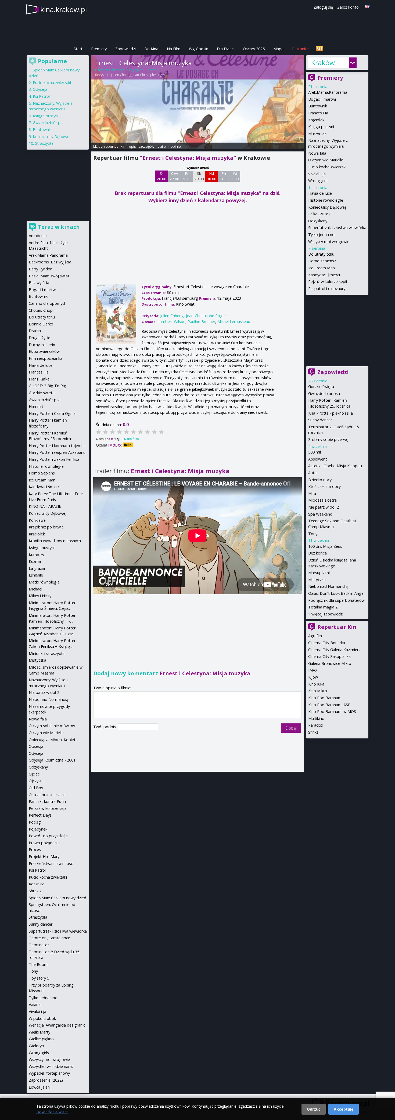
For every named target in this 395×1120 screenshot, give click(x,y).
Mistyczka (317, 579)
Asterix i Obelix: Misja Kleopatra (336, 465)
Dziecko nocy (320, 479)
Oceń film (131, 439)
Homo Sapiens (42, 473)
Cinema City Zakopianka (329, 656)
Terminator (39, 944)
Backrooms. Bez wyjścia (50, 261)
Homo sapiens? (322, 260)
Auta (312, 472)
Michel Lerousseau (233, 321)
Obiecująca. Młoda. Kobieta (53, 739)
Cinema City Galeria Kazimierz (334, 649)
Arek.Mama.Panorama (327, 92)
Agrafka (315, 635)
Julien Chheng (121, 75)
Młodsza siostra (322, 500)
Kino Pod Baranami (325, 697)
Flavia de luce (320, 193)
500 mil (314, 452)
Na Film (173, 48)
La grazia (37, 568)
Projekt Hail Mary (44, 856)
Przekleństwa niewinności (51, 863)
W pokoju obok (42, 1018)
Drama (35, 330)
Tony (312, 533)
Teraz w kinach (59, 226)
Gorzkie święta (321, 386)
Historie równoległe (325, 200)
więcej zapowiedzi (327, 614)
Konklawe (37, 520)
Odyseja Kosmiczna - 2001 (52, 760)
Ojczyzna (37, 780)
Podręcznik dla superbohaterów (336, 600)
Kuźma (35, 561)
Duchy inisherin (42, 344)
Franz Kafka (39, 379)
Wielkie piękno (41, 1038)
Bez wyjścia (39, 282)
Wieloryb (36, 1045)
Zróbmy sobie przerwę (328, 439)
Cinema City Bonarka (326, 642)
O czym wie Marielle (325, 159)
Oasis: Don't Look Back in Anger (336, 593)
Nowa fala (317, 153)
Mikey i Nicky (40, 595)
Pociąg (35, 822)
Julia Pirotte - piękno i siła (330, 413)
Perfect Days (40, 815)
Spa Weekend (320, 514)
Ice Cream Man (321, 267)
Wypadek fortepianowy (49, 1073)
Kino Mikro (317, 690)
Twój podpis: (105, 726)
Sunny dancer (320, 419)
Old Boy (36, 787)
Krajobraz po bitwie (46, 527)
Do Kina (151, 48)
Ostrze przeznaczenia (48, 794)
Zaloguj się (323, 7)
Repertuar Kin (337, 626)
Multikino (316, 718)
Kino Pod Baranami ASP (329, 704)
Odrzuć (313, 1109)
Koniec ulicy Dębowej (327, 207)
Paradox (315, 725)
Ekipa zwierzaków (44, 351)
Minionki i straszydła (46, 653)
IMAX (312, 670)
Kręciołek (316, 119)
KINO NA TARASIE (45, 506)
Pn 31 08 (224, 176)
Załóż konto (348, 7)
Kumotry (36, 554)
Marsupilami (319, 572)
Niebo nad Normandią (328, 586)
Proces (35, 849)
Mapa (278, 48)
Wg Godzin (198, 48)
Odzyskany (317, 220)
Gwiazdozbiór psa (324, 393)
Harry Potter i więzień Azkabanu (57, 452)
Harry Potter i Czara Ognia (52, 413)
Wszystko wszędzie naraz (51, 1066)
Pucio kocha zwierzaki (327, 166)
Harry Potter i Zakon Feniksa (54, 459)
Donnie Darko (41, 324)
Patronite (300, 48)
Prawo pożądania (44, 842)
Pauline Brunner (201, 321)
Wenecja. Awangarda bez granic (57, 1025)
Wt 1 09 (235, 176)
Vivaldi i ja (317, 173)
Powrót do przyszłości (48, 835)
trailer (162, 146)
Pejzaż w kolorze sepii (327, 281)
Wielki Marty (39, 1032)
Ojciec (34, 774)
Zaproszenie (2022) (46, 1080)
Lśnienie (36, 575)
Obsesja (36, 746)
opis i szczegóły (141, 146)
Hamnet (36, 406)
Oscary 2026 (254, 48)
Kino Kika (316, 684)
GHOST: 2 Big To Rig (47, 385)
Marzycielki (317, 133)
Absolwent (317, 459)
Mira (312, 493)
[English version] (367, 6)
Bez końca (317, 553)
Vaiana (35, 1004)
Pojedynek (38, 829)
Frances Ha (318, 112)
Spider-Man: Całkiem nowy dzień (57, 897)
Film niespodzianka (45, 358)
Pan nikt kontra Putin (47, 801)
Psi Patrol (41, 96)
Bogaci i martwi (322, 99)
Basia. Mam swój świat (49, 275)
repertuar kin (114, 146)
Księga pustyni (321, 126)
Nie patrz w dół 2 (323, 507)
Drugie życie (39, 337)
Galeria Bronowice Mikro (329, 663)
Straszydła (44, 143)
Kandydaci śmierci (324, 274)
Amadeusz (38, 235)
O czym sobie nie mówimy (52, 725)
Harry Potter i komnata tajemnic (57, 445)
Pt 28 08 (187, 176)
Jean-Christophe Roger (149, 75)
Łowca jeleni (40, 1087)
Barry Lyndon (40, 268)
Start (78, 48)
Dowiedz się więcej (53, 1111)
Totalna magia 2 (322, 607)
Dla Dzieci (225, 48)
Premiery (99, 48)
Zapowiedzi (125, 48)
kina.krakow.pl (63, 9)
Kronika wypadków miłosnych (55, 540)
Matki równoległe (44, 582)
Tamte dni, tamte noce (49, 937)
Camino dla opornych (47, 303)
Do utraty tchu (321, 254)
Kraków (323, 62)
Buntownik (317, 105)
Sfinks (313, 732)
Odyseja (40, 89)
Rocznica (36, 883)
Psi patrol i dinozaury (326, 288)
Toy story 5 (39, 978)
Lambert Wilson (171, 321)
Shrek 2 (35, 890)
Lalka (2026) (319, 213)
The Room (38, 964)
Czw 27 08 (174, 176)
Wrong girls (318, 180)
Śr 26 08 (161, 176)
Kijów (313, 677)
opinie (176, 146)
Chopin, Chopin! (42, 310)
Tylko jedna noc (322, 234)
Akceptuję (343, 1109)
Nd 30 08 (211, 176)
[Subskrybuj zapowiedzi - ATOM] (319, 49)
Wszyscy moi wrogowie (328, 241)
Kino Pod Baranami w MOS (332, 711)
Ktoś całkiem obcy (324, 486)
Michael (35, 589)
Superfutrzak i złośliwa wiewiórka (337, 227)
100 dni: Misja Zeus (325, 546)
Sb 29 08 (199, 176)
